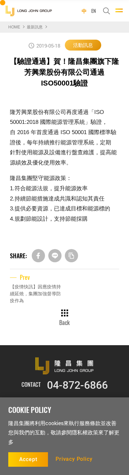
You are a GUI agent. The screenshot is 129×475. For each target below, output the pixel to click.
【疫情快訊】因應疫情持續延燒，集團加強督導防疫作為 (35, 293)
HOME (14, 27)
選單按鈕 (119, 10)
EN (93, 10)
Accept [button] (28, 459)
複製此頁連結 (71, 255)
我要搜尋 (106, 11)
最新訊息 (35, 27)
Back (64, 321)
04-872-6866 (77, 385)
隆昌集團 (28, 10)
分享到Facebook (38, 255)
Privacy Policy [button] (74, 459)
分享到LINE (55, 255)
